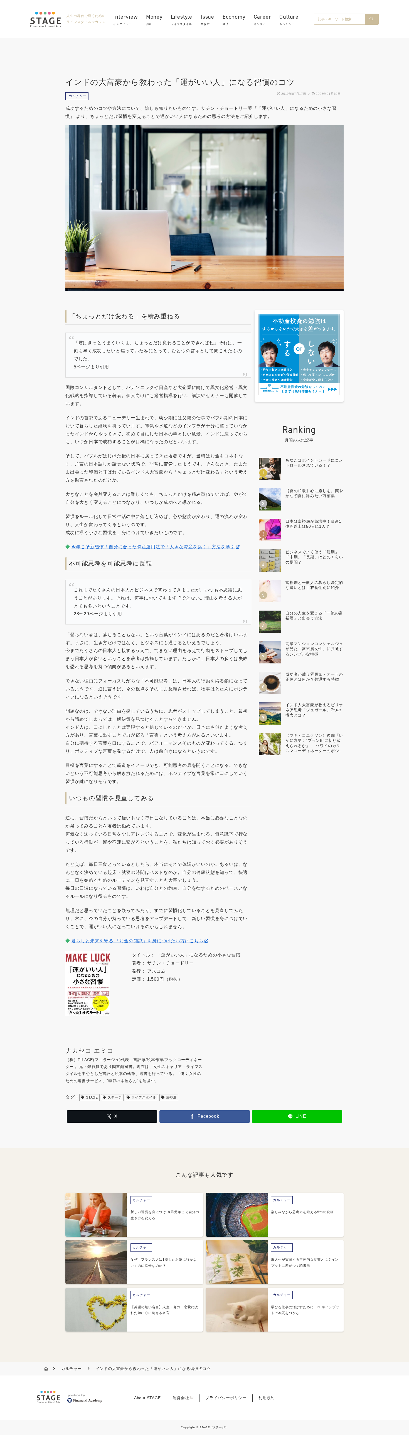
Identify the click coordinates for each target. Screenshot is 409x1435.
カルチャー (78, 96)
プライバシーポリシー (226, 1398)
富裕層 (171, 1097)
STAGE (92, 1097)
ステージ (115, 1097)
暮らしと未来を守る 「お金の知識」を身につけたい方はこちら (138, 940)
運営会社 (181, 1398)
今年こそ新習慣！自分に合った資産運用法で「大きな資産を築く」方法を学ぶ (153, 546)
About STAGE (147, 1398)
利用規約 (266, 1398)
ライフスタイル (143, 1097)
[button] (371, 19)
